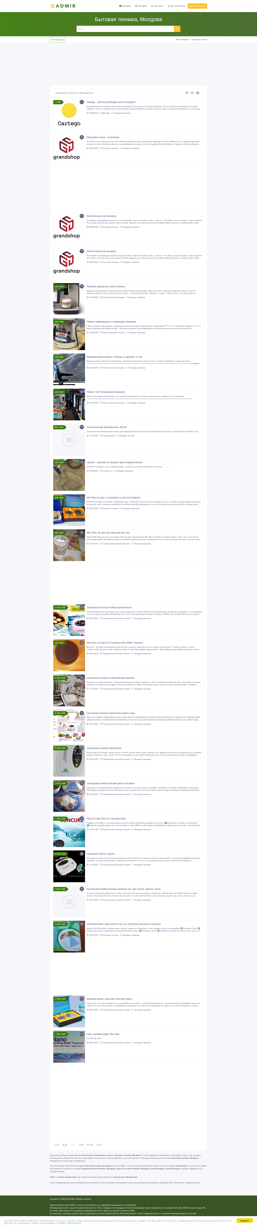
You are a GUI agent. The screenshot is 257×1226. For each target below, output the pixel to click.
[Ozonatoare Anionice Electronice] (69, 761)
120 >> (99, 1145)
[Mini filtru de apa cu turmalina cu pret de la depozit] (69, 510)
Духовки (106, 113)
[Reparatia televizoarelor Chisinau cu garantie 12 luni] (69, 369)
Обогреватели (108, 436)
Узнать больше (74, 1222)
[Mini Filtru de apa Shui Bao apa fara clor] (69, 545)
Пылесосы (107, 471)
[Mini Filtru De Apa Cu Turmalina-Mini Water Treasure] (69, 655)
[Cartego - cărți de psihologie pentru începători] (69, 115)
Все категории (182, 39)
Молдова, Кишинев (130, 148)
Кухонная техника (110, 148)
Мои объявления (177, 6)
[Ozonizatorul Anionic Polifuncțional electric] (69, 620)
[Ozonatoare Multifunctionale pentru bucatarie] (69, 796)
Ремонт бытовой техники (113, 297)
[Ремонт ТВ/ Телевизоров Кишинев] (69, 404)
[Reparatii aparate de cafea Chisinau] (69, 299)
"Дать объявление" (77, 1161)
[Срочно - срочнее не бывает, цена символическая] (69, 475)
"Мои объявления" (176, 1183)
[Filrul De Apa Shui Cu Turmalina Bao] (69, 831)
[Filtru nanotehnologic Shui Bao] (69, 1047)
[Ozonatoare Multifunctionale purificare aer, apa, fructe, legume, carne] (69, 901)
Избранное (58, 40)
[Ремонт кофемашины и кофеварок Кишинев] (69, 334)
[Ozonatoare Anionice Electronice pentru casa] (69, 726)
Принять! (244, 1220)
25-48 (64, 1145)
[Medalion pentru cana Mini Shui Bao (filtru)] (69, 1011)
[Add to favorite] (82, 102)
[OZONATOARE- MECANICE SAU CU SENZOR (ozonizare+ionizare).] (69, 936)
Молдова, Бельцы (126, 436)
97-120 (90, 1145)
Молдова (127, 6)
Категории (158, 6)
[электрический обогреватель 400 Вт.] (69, 440)
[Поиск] (177, 29)
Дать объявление (197, 6)
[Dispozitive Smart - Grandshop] (69, 150)
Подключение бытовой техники (116, 544)
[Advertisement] (128, 63)
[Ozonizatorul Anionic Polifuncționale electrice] (69, 690)
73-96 (81, 1145)
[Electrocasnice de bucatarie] (69, 228)
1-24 (57, 1145)
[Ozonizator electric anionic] (69, 866)
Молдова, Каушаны (122, 113)
